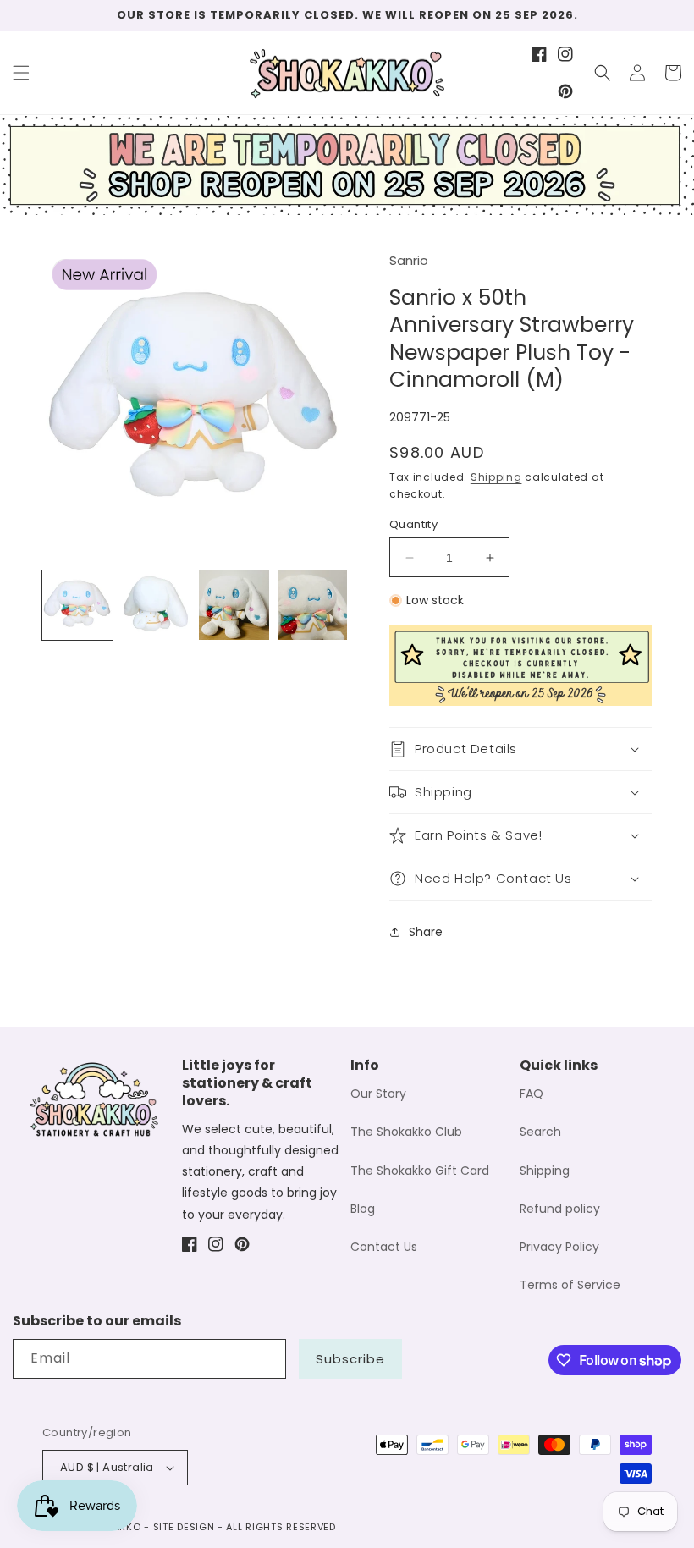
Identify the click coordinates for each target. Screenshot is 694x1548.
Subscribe (350, 1359)
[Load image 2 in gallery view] (156, 605)
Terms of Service (570, 1284)
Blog (362, 1208)
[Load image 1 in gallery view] (77, 605)
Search (540, 1131)
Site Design (184, 1527)
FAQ (531, 1093)
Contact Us (383, 1246)
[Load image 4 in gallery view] (313, 605)
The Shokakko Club (406, 1131)
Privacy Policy (559, 1246)
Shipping (496, 477)
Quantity (413, 524)
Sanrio (408, 260)
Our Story (378, 1093)
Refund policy (560, 1208)
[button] (21, 72)
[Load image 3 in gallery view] (234, 605)
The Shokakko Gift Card (419, 1170)
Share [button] (426, 931)
